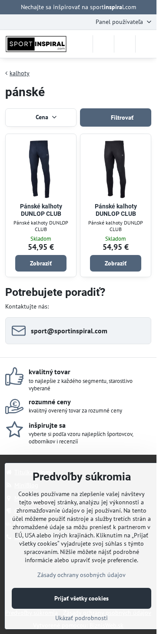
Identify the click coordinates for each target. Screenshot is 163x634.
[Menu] (146, 44)
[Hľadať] (103, 44)
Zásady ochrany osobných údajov (81, 575)
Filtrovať (121, 117)
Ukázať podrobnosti (81, 618)
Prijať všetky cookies (81, 598)
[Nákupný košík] (124, 44)
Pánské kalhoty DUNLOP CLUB (41, 210)
